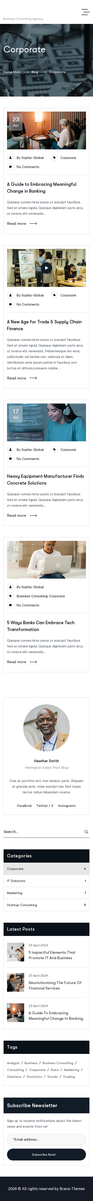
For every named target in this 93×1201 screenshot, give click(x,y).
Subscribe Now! (44, 1154)
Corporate (68, 158)
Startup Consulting (46, 905)
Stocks (52, 1077)
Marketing (46, 893)
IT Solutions (46, 881)
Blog (35, 72)
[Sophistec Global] (41, 11)
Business (31, 1063)
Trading (69, 1077)
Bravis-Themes (72, 1189)
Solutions (14, 1077)
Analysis (13, 1063)
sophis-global (32, 158)
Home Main (12, 72)
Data (55, 1070)
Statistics (34, 1077)
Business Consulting (32, 596)
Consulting (15, 1070)
